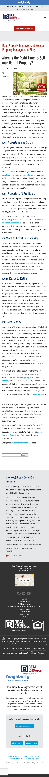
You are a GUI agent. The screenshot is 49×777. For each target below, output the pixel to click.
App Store (18, 743)
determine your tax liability (14, 269)
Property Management (21, 442)
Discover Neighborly (23, 726)
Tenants (21, 6)
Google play (32, 743)
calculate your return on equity (16, 175)
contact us (35, 394)
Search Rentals (11, 6)
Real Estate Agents (24, 604)
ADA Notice (12, 644)
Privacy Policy (24, 756)
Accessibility (35, 756)
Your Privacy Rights (32, 759)
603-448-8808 (28, 9)
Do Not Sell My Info (16, 759)
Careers (24, 617)
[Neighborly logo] (24, 2)
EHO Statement (24, 612)
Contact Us (24, 599)
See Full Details (15, 555)
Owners (29, 6)
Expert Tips (39, 6)
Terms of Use (12, 756)
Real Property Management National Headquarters (24, 606)
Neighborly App (24, 609)
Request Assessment (25, 28)
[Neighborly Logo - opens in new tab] (25, 678)
